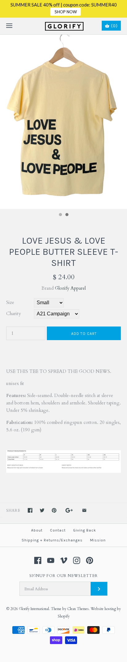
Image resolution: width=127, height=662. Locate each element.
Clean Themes (78, 608)
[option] (63, 122)
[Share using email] (84, 510)
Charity (13, 313)
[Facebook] (37, 560)
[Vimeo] (63, 560)
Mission (98, 540)
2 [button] (66, 215)
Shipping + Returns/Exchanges (52, 540)
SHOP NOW (66, 11)
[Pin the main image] (54, 510)
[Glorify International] (63, 26)
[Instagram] (76, 560)
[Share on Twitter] (42, 510)
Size (10, 302)
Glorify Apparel (70, 288)
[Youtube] (50, 560)
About (37, 530)
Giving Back (84, 530)
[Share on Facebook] (30, 510)
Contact (58, 530)
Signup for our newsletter (63, 575)
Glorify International (34, 608)
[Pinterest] (89, 560)
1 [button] (60, 215)
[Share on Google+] (69, 510)
